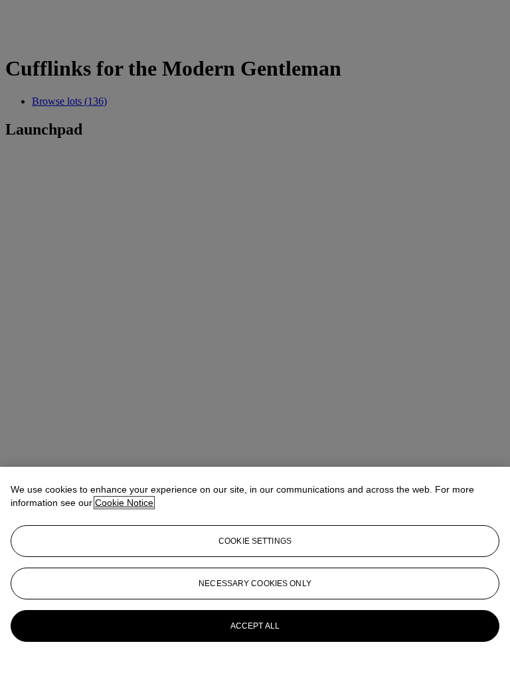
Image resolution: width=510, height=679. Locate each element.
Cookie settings (255, 541)
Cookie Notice (124, 502)
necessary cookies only (255, 583)
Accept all (255, 626)
